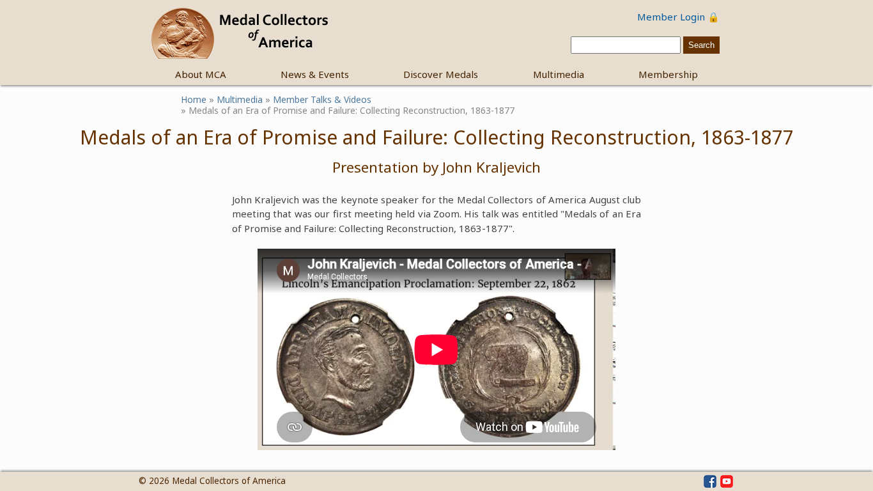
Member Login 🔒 (678, 16)
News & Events (315, 74)
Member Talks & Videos (322, 99)
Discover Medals (440, 74)
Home (193, 99)
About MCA (200, 74)
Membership (668, 74)
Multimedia (558, 74)
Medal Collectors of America (229, 481)
